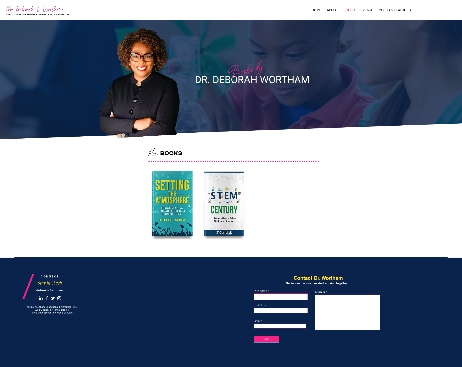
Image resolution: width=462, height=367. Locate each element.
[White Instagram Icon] (59, 298)
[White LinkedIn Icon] (40, 298)
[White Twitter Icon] (53, 298)
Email (257, 320)
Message (320, 291)
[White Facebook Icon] (46, 298)
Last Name (260, 305)
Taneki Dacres (61, 309)
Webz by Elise (65, 312)
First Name (260, 290)
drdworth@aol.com (50, 290)
